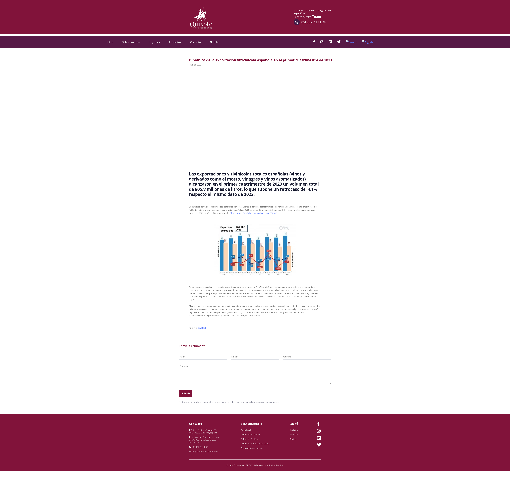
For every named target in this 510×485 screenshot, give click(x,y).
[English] (367, 42)
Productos (175, 42)
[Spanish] (351, 42)
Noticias (214, 42)
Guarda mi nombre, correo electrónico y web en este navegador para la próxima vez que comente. (230, 402)
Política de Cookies (249, 439)
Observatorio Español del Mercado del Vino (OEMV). (253, 213)
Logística (154, 42)
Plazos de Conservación (252, 448)
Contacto (195, 42)
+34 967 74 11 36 (313, 22)
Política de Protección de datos (255, 443)
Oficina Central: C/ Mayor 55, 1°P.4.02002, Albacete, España (203, 431)
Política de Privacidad (250, 434)
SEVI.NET (202, 328)
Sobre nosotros (131, 42)
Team (316, 16)
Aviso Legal (246, 430)
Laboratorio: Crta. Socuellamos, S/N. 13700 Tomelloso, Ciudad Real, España (204, 440)
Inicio (110, 42)
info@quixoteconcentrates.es (204, 451)
